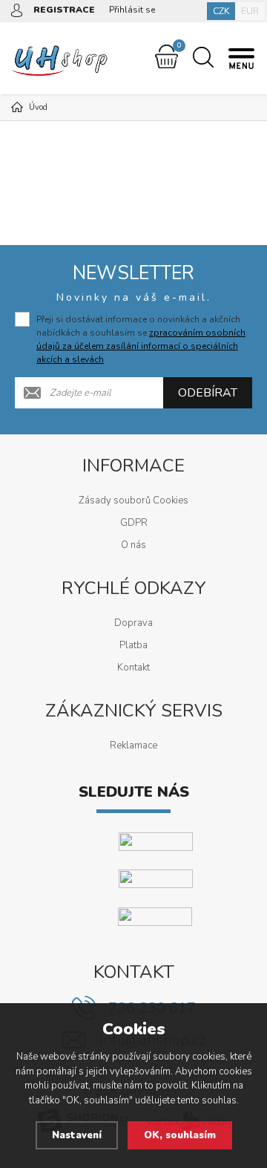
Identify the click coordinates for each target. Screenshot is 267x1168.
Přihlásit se (132, 10)
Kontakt (133, 667)
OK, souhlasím (180, 1135)
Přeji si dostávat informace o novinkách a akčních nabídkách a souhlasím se (140, 339)
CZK (221, 11)
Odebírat (207, 393)
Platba (133, 645)
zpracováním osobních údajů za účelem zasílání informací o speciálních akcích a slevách (140, 346)
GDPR (134, 522)
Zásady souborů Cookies (133, 500)
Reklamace (133, 745)
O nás (133, 545)
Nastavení (77, 1135)
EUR (250, 11)
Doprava (133, 623)
